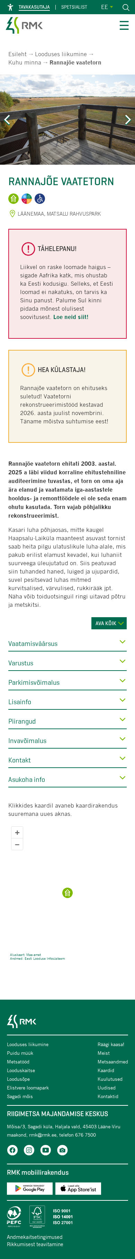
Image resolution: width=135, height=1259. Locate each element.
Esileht (17, 54)
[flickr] (62, 1151)
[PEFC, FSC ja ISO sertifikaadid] (67, 1217)
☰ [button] (124, 26)
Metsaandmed (113, 1061)
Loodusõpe (18, 1079)
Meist (104, 1053)
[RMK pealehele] (24, 26)
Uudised (107, 1087)
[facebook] (12, 1151)
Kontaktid (108, 1096)
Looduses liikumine (61, 54)
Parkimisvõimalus (34, 682)
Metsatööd (18, 1061)
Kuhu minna (24, 62)
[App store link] (78, 1190)
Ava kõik (106, 623)
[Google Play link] (30, 1190)
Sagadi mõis (20, 1096)
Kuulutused (110, 1079)
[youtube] (45, 1151)
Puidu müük (20, 1053)
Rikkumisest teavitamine (35, 1244)
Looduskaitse (21, 1070)
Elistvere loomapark (28, 1087)
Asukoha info (26, 779)
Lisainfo (19, 702)
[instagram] (29, 1151)
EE (104, 6)
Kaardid (106, 1070)
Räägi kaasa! (111, 1044)
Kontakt (19, 760)
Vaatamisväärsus (32, 643)
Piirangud (22, 721)
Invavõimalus (27, 740)
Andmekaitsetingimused (35, 1236)
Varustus (20, 663)
